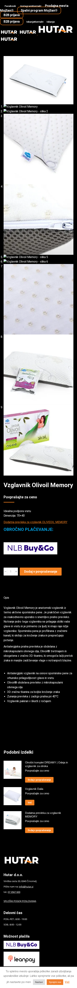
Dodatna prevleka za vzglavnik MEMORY (43, 814)
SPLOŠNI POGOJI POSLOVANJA (20, 901)
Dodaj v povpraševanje (40, 571)
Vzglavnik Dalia (34, 788)
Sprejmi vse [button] (55, 982)
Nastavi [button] (39, 982)
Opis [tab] (6, 597)
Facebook (10, 6)
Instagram (26, 6)
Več (30, 802)
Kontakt (36, 6)
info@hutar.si (26, 886)
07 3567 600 (14, 892)
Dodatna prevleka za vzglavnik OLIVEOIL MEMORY (35, 522)
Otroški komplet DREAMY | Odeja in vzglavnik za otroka (46, 764)
